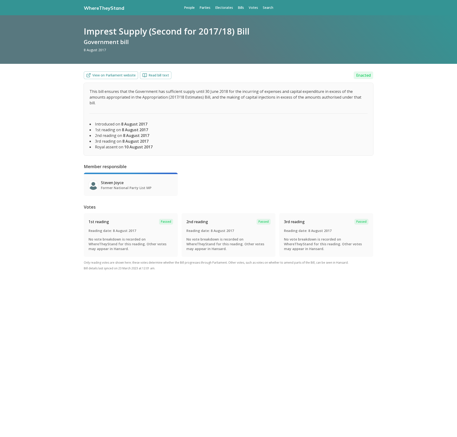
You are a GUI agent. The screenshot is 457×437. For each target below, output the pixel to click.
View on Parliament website (114, 75)
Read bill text (159, 75)
